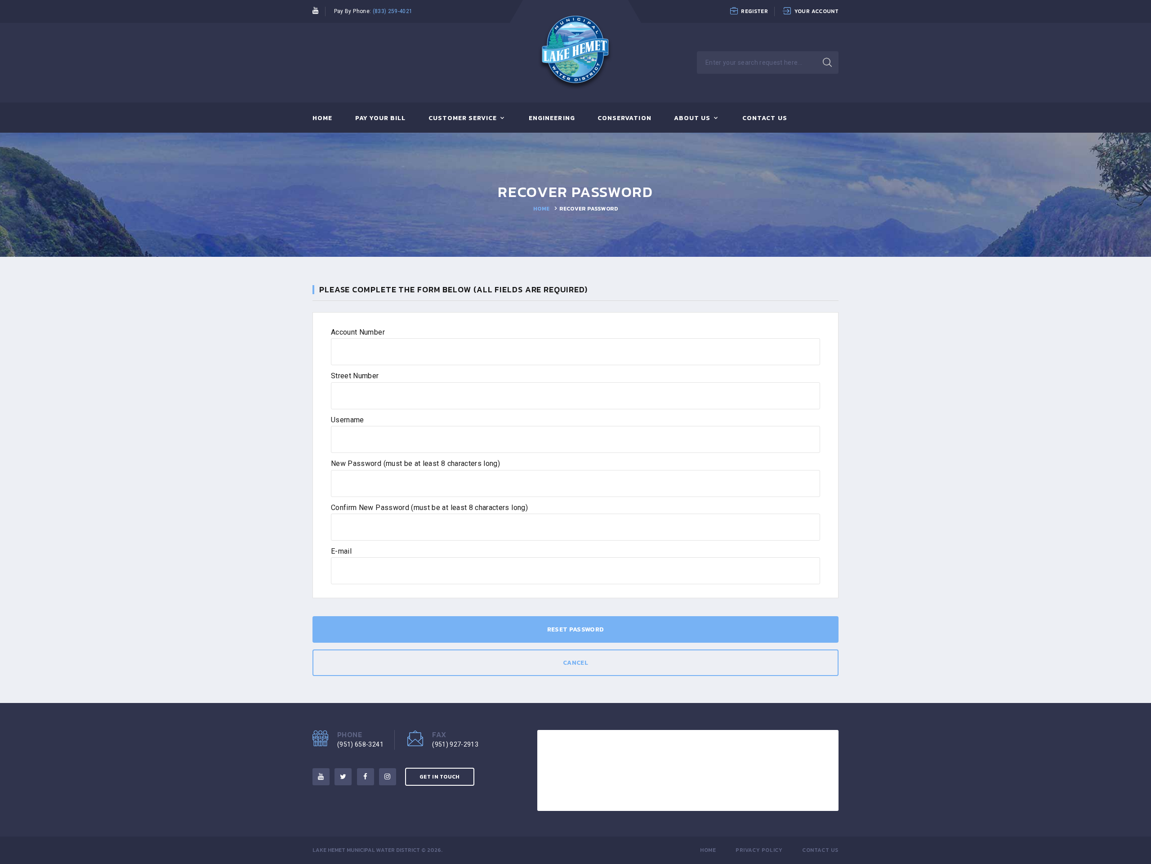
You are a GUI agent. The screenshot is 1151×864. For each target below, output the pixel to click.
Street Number (355, 376)
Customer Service (462, 118)
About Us (692, 118)
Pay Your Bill (380, 118)
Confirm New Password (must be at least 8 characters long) (429, 507)
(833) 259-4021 (393, 11)
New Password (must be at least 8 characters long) (415, 463)
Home (322, 118)
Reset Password (575, 629)
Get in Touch (439, 777)
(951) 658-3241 (360, 744)
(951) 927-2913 (455, 744)
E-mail (341, 551)
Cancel (575, 662)
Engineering (552, 118)
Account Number (358, 332)
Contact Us (764, 118)
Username (347, 420)
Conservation (624, 118)
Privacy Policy (759, 850)
